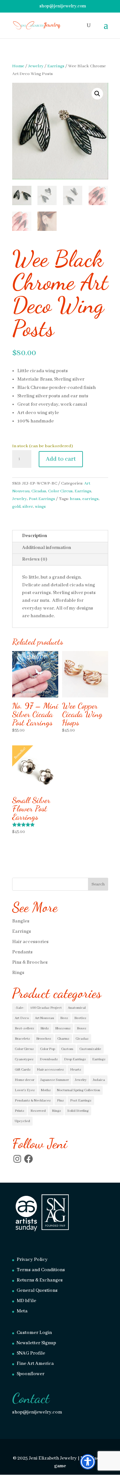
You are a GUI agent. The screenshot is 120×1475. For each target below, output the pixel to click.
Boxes (81, 1028)
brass (75, 499)
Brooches (43, 1038)
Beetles (80, 1018)
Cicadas (38, 491)
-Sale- (19, 1008)
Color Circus (60, 491)
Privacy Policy (32, 1259)
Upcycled (22, 1121)
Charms (63, 1038)
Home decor (24, 1080)
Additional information (46, 548)
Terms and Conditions (41, 1270)
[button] (97, 93)
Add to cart (61, 459)
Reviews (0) (34, 559)
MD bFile (26, 1301)
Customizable (90, 1049)
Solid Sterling (78, 1111)
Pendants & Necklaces (33, 1100)
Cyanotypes (24, 1059)
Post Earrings (42, 499)
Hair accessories (30, 942)
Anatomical (77, 1008)
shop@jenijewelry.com (37, 1412)
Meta (22, 1311)
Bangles (20, 921)
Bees (64, 1018)
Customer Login (34, 1333)
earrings (90, 499)
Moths (46, 1090)
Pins (60, 1100)
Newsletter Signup (36, 1343)
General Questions (37, 1290)
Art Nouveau (44, 1018)
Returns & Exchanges (40, 1280)
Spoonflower (30, 1374)
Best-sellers (24, 1028)
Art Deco (22, 1018)
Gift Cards (23, 1069)
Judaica (99, 1080)
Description (34, 536)
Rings (18, 973)
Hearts (75, 1069)
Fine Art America (35, 1363)
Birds (44, 1028)
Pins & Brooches (30, 962)
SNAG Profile (31, 1353)
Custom (67, 1049)
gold (16, 506)
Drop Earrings (75, 1059)
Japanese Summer (54, 1080)
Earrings (55, 66)
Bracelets (22, 1038)
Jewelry (36, 66)
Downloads (49, 1059)
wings (40, 506)
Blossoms (63, 1028)
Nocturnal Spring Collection (78, 1090)
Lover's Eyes (25, 1090)
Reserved (38, 1111)
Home (18, 66)
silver (27, 506)
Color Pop (47, 1049)
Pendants (22, 952)
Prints (19, 1111)
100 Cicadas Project (46, 1008)
